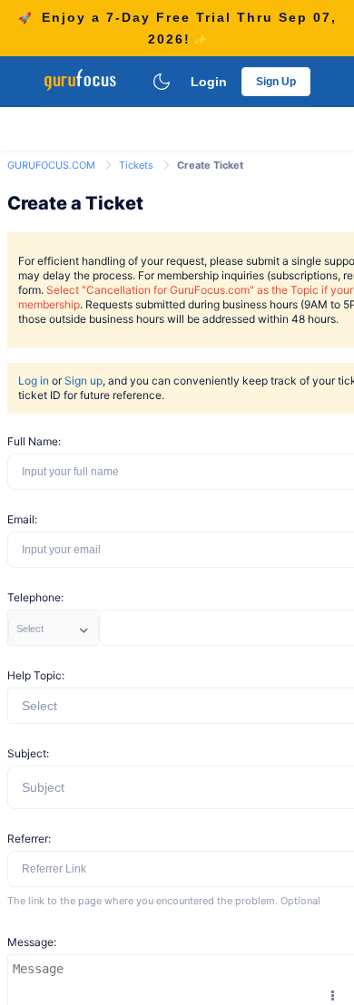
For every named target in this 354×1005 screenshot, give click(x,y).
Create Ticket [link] (210, 165)
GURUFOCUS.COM (52, 165)
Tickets (137, 165)
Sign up (83, 380)
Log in (33, 380)
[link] (52, 163)
